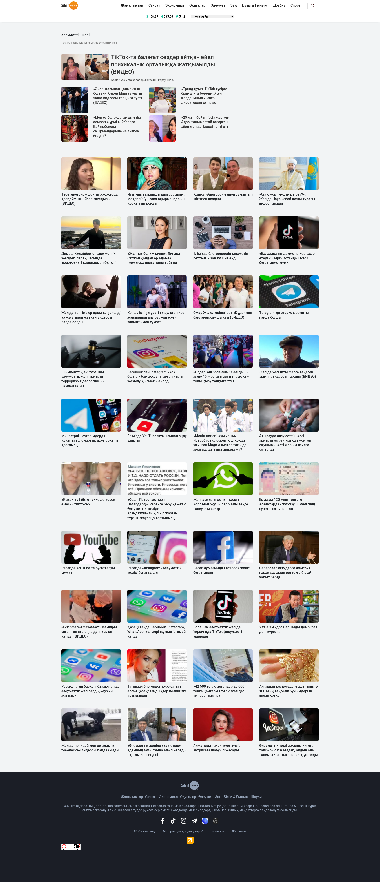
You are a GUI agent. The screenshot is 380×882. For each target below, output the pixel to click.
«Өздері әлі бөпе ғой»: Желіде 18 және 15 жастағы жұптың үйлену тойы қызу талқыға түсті (221, 376)
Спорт (295, 5)
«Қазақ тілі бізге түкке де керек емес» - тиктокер (88, 501)
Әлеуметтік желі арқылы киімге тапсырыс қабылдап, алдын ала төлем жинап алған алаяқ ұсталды (288, 750)
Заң (233, 5)
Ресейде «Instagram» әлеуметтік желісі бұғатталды (154, 570)
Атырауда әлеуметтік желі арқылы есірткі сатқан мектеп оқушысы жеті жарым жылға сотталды (285, 443)
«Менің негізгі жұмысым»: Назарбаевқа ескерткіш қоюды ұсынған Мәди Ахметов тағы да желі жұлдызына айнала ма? (220, 443)
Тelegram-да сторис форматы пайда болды (284, 315)
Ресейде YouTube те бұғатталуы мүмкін (88, 570)
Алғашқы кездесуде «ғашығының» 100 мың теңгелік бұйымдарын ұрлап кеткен (289, 691)
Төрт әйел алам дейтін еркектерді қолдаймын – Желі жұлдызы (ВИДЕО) (90, 199)
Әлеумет (218, 5)
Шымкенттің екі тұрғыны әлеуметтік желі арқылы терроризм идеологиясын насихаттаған (82, 379)
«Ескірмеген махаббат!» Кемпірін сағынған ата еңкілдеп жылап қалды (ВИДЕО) (89, 631)
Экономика (174, 5)
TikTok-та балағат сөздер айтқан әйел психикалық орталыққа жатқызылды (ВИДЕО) (163, 64)
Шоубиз (278, 5)
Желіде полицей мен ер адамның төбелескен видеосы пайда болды (90, 748)
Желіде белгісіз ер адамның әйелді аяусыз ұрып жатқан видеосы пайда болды (91, 317)
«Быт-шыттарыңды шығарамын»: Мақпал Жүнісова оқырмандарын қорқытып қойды (156, 199)
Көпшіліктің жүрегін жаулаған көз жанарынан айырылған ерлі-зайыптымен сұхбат (155, 317)
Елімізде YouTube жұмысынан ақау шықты (157, 438)
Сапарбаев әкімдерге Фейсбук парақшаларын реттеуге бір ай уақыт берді (285, 572)
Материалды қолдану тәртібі (183, 831)
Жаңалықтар (132, 5)
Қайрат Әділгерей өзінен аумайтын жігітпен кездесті (223, 196)
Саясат (154, 5)
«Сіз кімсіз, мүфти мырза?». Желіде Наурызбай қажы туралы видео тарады (287, 199)
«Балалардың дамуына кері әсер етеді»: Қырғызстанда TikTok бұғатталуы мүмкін (287, 258)
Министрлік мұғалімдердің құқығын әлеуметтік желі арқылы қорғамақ (90, 440)
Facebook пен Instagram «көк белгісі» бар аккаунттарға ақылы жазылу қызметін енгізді (155, 376)
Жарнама (239, 831)
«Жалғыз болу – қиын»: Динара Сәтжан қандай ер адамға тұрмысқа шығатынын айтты (153, 258)
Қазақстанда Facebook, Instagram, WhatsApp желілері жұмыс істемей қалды (156, 631)
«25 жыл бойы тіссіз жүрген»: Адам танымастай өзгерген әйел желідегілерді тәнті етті (205, 122)
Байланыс (218, 831)
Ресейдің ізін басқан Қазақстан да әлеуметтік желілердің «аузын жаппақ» (90, 691)
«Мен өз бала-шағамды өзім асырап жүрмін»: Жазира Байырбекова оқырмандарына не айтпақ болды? (117, 126)
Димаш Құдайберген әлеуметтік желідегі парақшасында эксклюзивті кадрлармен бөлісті (88, 258)
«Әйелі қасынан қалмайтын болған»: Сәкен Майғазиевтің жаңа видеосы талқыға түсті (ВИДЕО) (117, 96)
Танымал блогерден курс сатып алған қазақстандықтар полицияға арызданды (157, 691)
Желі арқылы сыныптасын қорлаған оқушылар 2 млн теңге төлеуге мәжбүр (220, 504)
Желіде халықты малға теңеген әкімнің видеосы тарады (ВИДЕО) (287, 374)
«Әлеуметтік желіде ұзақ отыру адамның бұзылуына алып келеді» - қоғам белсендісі (156, 750)
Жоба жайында (145, 831)
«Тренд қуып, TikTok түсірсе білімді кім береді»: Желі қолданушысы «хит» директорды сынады (204, 96)
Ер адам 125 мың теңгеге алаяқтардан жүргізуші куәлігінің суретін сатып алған (287, 504)
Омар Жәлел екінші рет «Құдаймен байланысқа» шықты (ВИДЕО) (222, 315)
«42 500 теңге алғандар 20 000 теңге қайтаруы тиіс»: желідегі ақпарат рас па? (219, 691)
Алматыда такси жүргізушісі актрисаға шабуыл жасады (217, 748)
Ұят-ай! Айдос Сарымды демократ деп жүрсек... (288, 629)
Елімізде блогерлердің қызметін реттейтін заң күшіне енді (220, 255)
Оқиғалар (197, 5)
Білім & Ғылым (254, 5)
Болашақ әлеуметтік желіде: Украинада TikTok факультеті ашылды (217, 631)
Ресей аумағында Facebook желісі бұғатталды (221, 570)
